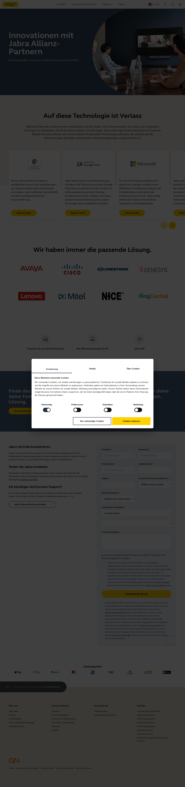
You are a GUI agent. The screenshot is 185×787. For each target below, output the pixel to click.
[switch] (77, 410)
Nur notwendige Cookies (92, 421)
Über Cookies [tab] (133, 368)
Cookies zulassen (131, 421)
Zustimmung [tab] (52, 369)
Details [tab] (92, 368)
